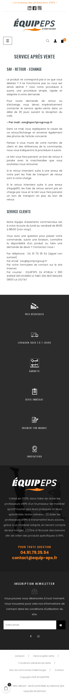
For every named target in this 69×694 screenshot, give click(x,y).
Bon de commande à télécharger (28, 670)
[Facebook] (30, 636)
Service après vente (43, 655)
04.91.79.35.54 (34, 552)
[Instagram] (38, 636)
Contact (59, 670)
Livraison (20, 655)
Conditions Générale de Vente (34, 662)
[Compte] (55, 41)
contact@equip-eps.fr (34, 558)
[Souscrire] (60, 624)
